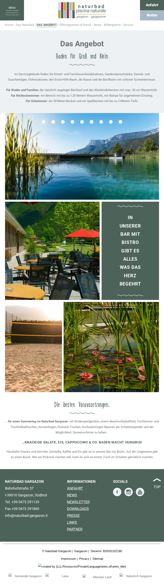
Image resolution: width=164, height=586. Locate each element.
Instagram (128, 492)
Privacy (84, 558)
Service (128, 25)
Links (72, 522)
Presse (73, 515)
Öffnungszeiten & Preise (75, 25)
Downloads (78, 509)
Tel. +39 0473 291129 (22, 502)
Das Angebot (47, 25)
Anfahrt (152, 5)
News (97, 25)
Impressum (68, 558)
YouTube (140, 492)
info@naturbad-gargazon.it (26, 515)
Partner (74, 529)
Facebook (117, 492)
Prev (4, 577)
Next (160, 577)
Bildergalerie (112, 25)
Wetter (152, 15)
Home (82, 10)
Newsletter (78, 502)
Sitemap (97, 558)
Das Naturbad (25, 25)
